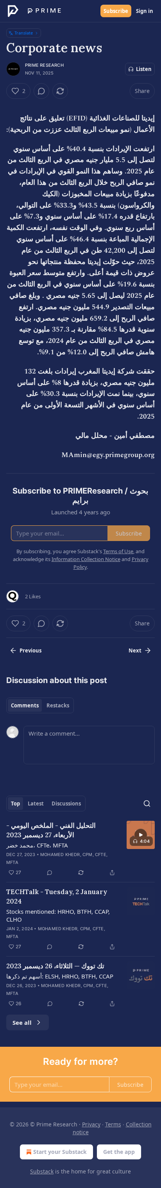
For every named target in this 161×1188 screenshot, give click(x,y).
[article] (80, 849)
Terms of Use (118, 551)
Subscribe (116, 11)
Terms (113, 1124)
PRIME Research (44, 65)
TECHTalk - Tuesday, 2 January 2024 (56, 896)
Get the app (119, 1151)
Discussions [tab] (66, 803)
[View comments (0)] (41, 91)
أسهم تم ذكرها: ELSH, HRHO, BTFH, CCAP (59, 976)
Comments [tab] (25, 705)
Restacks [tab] (58, 705)
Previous (30, 650)
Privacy (91, 1124)
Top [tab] (15, 803)
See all (22, 1022)
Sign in (144, 11)
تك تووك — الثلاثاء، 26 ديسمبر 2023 (55, 966)
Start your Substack (60, 1151)
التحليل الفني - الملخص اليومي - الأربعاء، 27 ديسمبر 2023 (51, 830)
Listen (144, 69)
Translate (23, 33)
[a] (140, 835)
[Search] (147, 803)
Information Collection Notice (86, 559)
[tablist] (40, 705)
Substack (42, 1171)
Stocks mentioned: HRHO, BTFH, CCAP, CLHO (58, 915)
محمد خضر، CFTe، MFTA (37, 845)
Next (135, 650)
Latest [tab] (36, 803)
